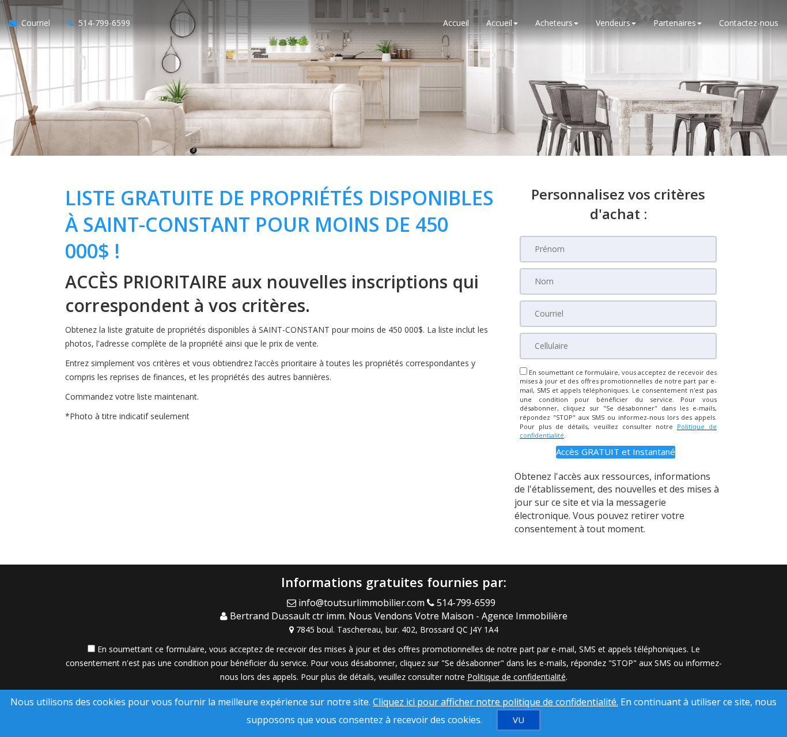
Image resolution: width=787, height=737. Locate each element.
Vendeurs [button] (613, 22)
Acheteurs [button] (554, 22)
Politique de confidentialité (516, 676)
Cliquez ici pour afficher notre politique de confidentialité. (495, 701)
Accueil (456, 22)
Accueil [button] (499, 22)
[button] (615, 452)
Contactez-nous (748, 22)
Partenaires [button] (674, 22)
